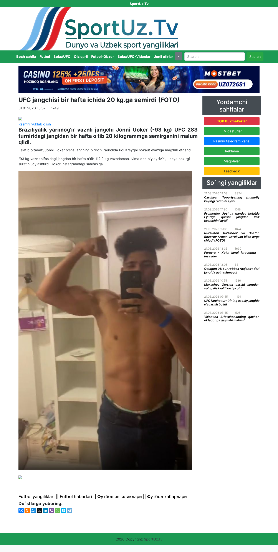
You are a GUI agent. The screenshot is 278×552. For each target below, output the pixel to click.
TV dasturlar (232, 131)
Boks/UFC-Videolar (134, 56)
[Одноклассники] (27, 510)
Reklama (232, 151)
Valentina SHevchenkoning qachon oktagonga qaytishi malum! (232, 318)
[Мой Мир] (33, 510)
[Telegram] (69, 510)
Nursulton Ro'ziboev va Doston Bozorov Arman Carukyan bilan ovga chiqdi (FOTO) (232, 236)
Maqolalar (232, 161)
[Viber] (51, 510)
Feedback (232, 171)
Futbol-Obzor (102, 56)
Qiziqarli (81, 56)
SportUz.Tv (153, 539)
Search (255, 56)
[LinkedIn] (45, 510)
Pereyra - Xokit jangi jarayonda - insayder (232, 254)
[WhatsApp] (57, 510)
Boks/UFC (61, 56)
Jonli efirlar (163, 56)
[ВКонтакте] (21, 510)
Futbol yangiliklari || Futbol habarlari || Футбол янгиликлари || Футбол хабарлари (102, 496)
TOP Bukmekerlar (232, 121)
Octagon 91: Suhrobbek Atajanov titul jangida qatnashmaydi (232, 270)
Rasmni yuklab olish (34, 124)
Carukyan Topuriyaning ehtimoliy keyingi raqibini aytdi (232, 199)
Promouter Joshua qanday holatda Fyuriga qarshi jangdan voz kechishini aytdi (232, 217)
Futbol (45, 56)
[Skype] (63, 510)
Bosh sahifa (26, 56)
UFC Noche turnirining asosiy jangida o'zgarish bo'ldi (232, 302)
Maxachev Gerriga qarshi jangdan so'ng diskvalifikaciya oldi (232, 286)
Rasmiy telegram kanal (231, 141)
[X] (39, 510)
